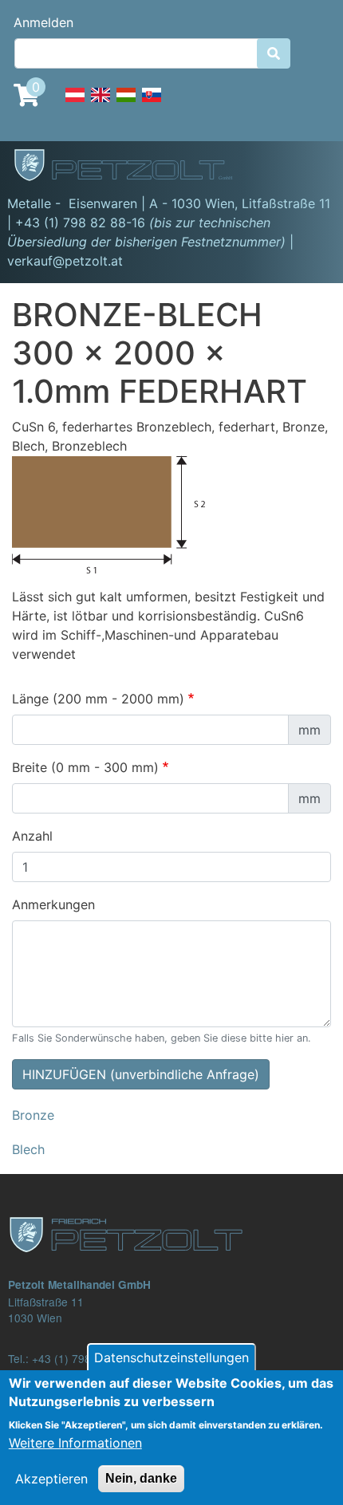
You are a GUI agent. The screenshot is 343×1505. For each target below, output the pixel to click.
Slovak (151, 104)
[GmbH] (132, 167)
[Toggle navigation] (308, 167)
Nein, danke (141, 1478)
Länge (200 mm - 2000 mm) (98, 699)
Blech (28, 1149)
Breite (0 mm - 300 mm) (85, 767)
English (100, 104)
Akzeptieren (51, 1479)
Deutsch (75, 104)
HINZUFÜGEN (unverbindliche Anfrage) (140, 1074)
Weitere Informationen (75, 1443)
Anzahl (32, 836)
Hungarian (126, 104)
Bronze (33, 1115)
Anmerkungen (53, 904)
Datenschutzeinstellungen (171, 1357)
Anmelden (43, 22)
